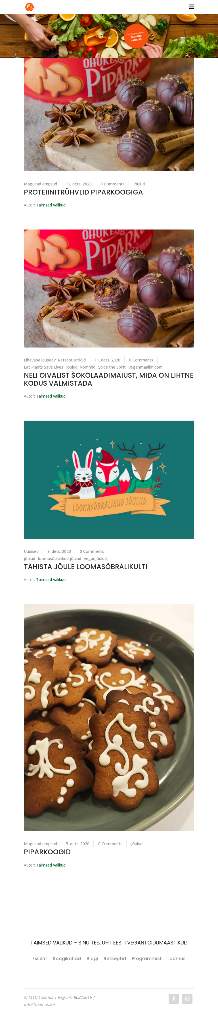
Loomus (176, 958)
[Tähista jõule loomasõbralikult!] (109, 480)
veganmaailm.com (146, 367)
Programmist (147, 958)
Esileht (39, 958)
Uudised (31, 551)
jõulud (139, 184)
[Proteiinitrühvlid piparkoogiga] (109, 114)
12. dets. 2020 (79, 184)
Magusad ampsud (40, 184)
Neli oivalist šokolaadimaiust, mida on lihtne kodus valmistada (109, 379)
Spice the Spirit (112, 367)
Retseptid (115, 958)
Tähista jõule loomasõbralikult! (85, 566)
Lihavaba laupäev (40, 360)
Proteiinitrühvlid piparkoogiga (83, 192)
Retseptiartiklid (72, 360)
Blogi (92, 958)
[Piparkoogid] (109, 717)
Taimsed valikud (51, 205)
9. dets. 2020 (59, 551)
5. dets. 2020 (77, 843)
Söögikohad (67, 958)
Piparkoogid (47, 852)
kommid (87, 367)
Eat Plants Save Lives (43, 367)
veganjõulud (95, 558)
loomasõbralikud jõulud (59, 558)
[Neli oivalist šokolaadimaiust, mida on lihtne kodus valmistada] (109, 289)
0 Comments (112, 184)
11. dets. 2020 (107, 360)
